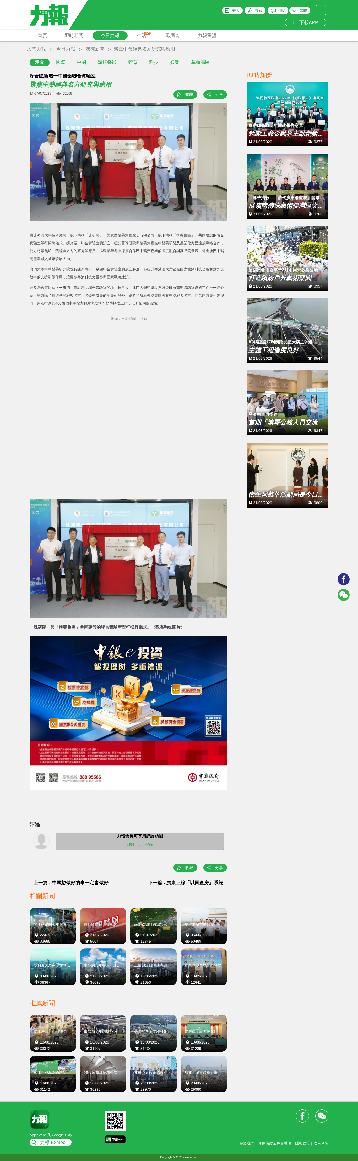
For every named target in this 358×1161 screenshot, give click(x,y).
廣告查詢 (321, 1143)
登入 (236, 10)
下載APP (307, 22)
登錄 (149, 844)
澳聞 (39, 62)
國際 (60, 62)
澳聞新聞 (95, 49)
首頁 (42, 35)
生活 (143, 35)
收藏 (189, 94)
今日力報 (110, 35)
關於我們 (247, 1143)
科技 (154, 62)
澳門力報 (36, 49)
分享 (219, 94)
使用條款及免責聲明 (274, 1143)
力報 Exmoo (53, 1142)
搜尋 (258, 10)
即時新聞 (73, 35)
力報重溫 (207, 35)
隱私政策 (302, 1143)
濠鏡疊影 (107, 62)
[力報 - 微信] (343, 594)
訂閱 (281, 10)
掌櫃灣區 (200, 62)
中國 (81, 62)
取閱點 (173, 35)
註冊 (130, 844)
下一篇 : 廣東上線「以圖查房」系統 (185, 882)
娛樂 (175, 62)
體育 (133, 62)
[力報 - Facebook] (343, 579)
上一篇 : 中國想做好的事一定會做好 (71, 882)
